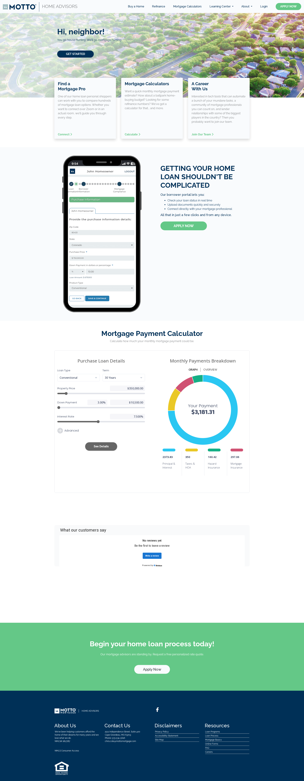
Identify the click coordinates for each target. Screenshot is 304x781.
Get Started (75, 54)
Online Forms (211, 744)
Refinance (158, 6)
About (245, 6)
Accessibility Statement (166, 736)
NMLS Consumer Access (67, 750)
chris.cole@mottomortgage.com (120, 741)
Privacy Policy (162, 731)
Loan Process (211, 736)
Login (264, 6)
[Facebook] (157, 710)
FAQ (207, 748)
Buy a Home (136, 6)
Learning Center (220, 6)
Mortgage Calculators (187, 6)
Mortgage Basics (213, 740)
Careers (209, 752)
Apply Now (288, 6)
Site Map (159, 740)
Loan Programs (212, 731)
